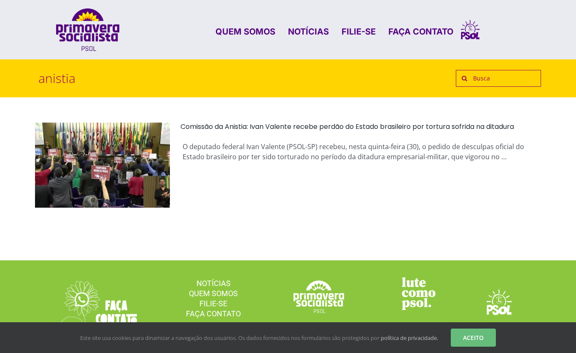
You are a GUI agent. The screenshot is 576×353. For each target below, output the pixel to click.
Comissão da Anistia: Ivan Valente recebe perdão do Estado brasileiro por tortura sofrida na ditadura (347, 126)
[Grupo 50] (470, 23)
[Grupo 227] (419, 280)
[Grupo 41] (499, 292)
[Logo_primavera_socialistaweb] (87, 11)
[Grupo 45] (95, 284)
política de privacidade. (409, 338)
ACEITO (473, 338)
